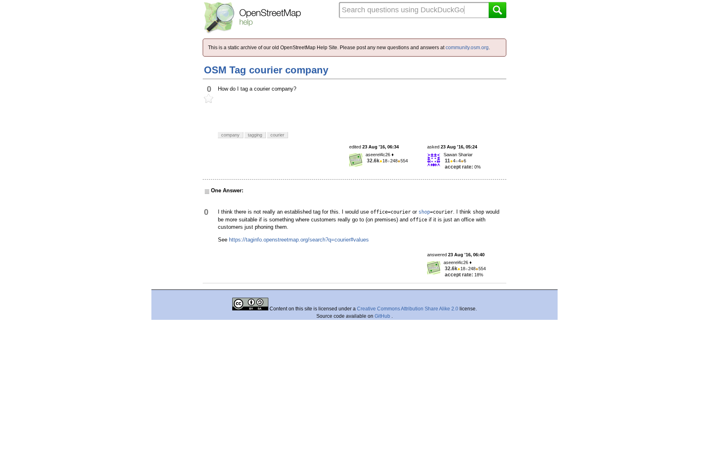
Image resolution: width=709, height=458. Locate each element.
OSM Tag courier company (266, 69)
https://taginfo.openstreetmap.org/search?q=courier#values (299, 240)
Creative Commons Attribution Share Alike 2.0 (407, 309)
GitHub (383, 316)
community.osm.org (467, 47)
